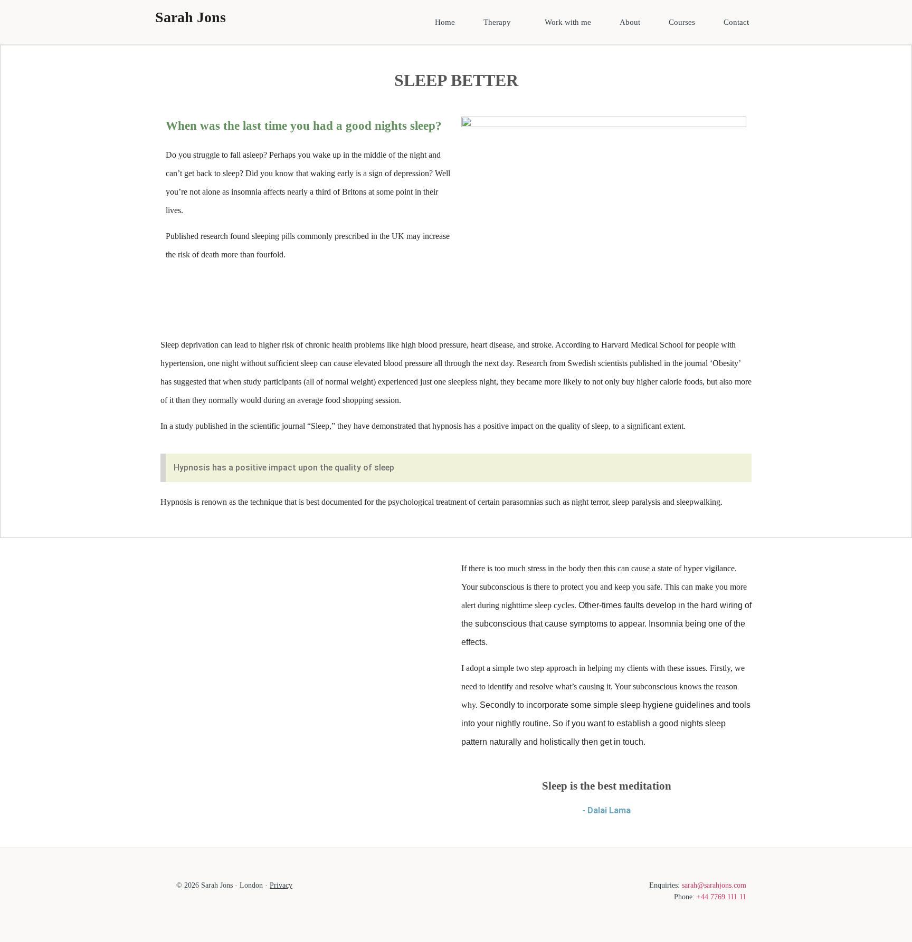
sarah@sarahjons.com (714, 885)
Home (445, 22)
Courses (682, 22)
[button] (500, 22)
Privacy (281, 885)
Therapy (497, 22)
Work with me (568, 22)
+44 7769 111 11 (721, 897)
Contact (736, 22)
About (630, 22)
